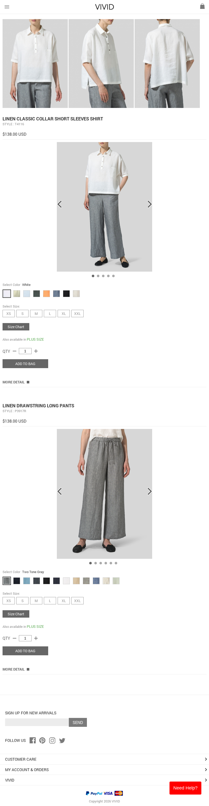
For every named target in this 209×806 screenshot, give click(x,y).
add (36, 351)
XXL (77, 313)
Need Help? (185, 787)
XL (64, 313)
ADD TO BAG (25, 363)
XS (8, 313)
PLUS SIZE (35, 339)
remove (14, 351)
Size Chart (16, 326)
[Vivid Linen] (104, 8)
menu (7, 7)
